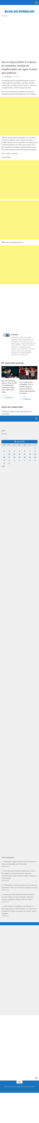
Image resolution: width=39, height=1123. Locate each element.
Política (5, 16)
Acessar (4, 434)
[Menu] (36, 2)
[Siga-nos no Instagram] (36, 418)
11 (14, 454)
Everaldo (8, 77)
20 (24, 457)
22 (35, 457)
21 (30, 457)
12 (19, 454)
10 (9, 454)
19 (19, 457)
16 (4, 457)
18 (14, 457)
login (18, 411)
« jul (3, 466)
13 (24, 454)
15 (35, 454)
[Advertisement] (19, 40)
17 (9, 457)
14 (30, 454)
